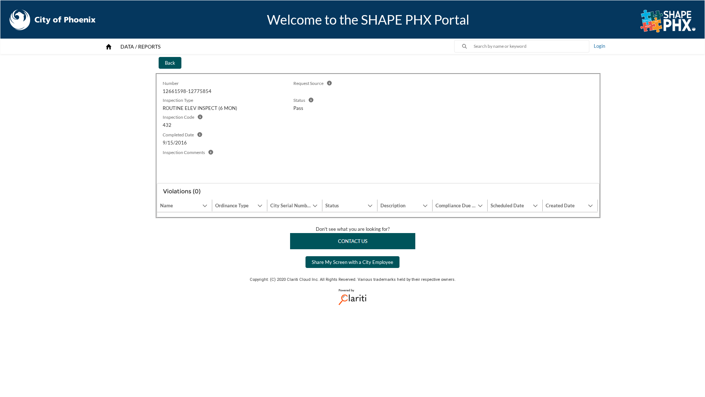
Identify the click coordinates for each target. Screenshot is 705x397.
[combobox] (531, 46)
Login (599, 46)
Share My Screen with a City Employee (352, 262)
